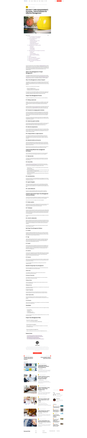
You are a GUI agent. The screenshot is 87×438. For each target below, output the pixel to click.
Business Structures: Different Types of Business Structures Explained (56, 411)
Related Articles (31, 61)
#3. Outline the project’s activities (33, 41)
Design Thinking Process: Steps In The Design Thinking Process (44, 411)
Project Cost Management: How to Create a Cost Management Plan (35, 336)
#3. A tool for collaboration (33, 53)
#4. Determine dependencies (33, 42)
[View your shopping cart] (55, 1)
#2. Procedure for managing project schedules (35, 40)
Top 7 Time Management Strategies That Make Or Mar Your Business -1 (35, 338)
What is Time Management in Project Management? (35, 36)
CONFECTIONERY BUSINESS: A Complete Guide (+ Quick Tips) (56, 425)
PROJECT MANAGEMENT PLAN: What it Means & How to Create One (44, 421)
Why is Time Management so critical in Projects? (35, 37)
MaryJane (40, 402)
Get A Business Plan (44, 432)
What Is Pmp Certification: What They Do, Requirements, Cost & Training (43, 399)
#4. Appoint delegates (32, 48)
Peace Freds (37, 345)
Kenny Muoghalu (40, 423)
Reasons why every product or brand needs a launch (56, 407)
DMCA (36, 432)
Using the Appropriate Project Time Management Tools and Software (37, 50)
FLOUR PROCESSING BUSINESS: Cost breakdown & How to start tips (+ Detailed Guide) (56, 420)
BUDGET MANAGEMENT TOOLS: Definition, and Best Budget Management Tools (44, 388)
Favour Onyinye (40, 413)
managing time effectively (43, 65)
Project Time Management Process (33, 38)
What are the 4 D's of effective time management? (34, 58)
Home (26, 4)
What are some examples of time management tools (35, 60)
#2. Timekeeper (31, 52)
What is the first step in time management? (33, 59)
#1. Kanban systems (32, 51)
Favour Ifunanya (58, 393)
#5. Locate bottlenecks (32, 49)
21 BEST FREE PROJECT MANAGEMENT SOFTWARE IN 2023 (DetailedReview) (43, 366)
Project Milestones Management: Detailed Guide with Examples (34, 335)
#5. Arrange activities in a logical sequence (34, 43)
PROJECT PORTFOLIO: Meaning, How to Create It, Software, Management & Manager (44, 377)
